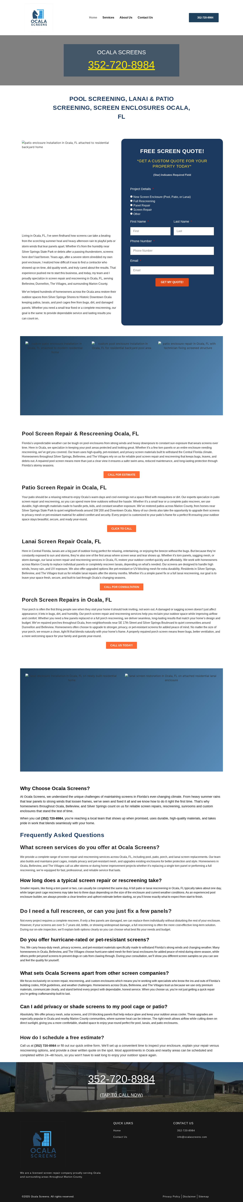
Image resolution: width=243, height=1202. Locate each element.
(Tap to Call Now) (121, 1095)
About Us (126, 17)
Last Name (182, 221)
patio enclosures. (167, 1022)
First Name (138, 221)
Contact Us (145, 17)
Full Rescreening (144, 200)
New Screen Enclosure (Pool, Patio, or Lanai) (162, 196)
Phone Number (141, 241)
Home (93, 17)
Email (134, 260)
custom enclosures (103, 980)
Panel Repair (141, 205)
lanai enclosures (143, 951)
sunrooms (188, 806)
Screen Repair (142, 209)
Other (136, 213)
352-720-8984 (121, 65)
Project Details (141, 189)
